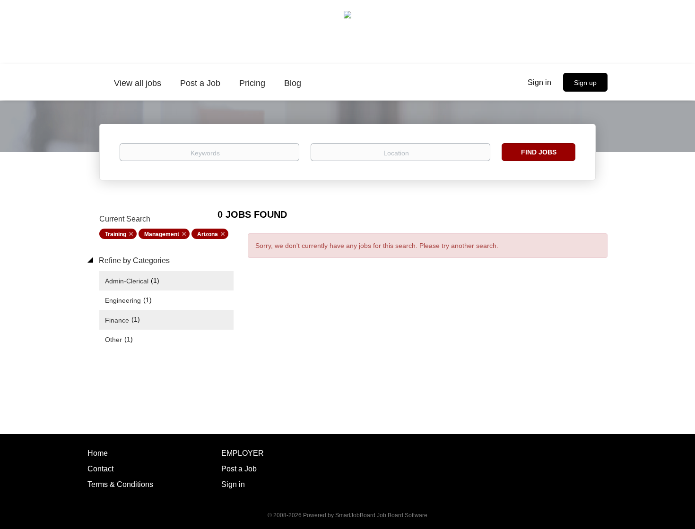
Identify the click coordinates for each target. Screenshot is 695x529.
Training (115, 234)
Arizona (207, 234)
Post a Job (239, 469)
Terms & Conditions (120, 484)
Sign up (585, 82)
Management (161, 234)
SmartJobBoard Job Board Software (381, 515)
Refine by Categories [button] (133, 260)
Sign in (539, 82)
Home (97, 453)
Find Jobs (538, 152)
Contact (100, 469)
